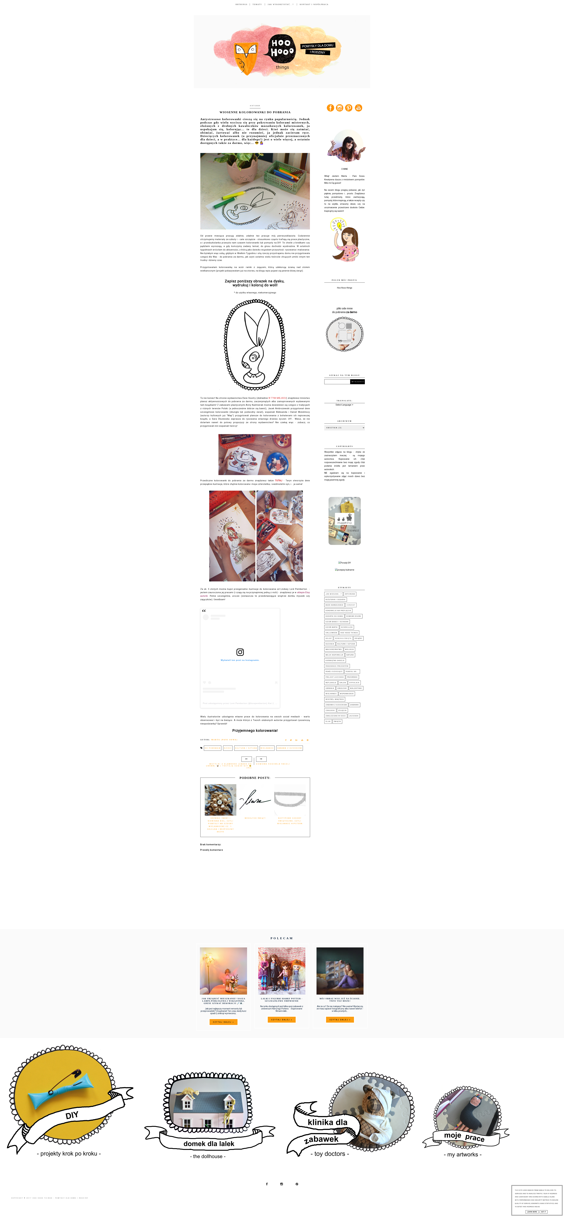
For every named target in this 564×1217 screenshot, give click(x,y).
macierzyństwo (334, 649)
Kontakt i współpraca (314, 4)
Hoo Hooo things (344, 288)
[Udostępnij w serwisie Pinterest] (307, 741)
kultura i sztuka (246, 748)
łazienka (354, 716)
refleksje (331, 682)
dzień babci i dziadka (337, 622)
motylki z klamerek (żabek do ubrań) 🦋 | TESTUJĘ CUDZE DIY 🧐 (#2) (229, 766)
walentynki (356, 688)
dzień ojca (347, 627)
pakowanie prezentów (337, 666)
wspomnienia (347, 693)
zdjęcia (342, 710)
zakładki (330, 710)
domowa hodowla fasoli (273, 764)
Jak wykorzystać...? (281, 4)
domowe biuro (353, 616)
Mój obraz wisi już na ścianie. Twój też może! (340, 1000)
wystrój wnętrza (335, 699)
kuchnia (330, 644)
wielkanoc (267, 748)
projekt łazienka (335, 677)
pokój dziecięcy (334, 671)
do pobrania (212, 748)
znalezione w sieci (336, 716)
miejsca (349, 649)
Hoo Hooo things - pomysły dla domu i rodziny (60, 1198)
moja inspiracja (334, 655)
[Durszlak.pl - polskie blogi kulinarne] (344, 570)
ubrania (330, 688)
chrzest (351, 605)
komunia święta (343, 638)
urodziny (342, 688)
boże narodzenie (334, 605)
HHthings (241, 4)
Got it (543, 1212)
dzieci (228, 748)
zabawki (354, 705)
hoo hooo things (349, 633)
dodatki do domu (334, 616)
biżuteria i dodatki (336, 599)
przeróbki (352, 677)
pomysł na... (352, 671)
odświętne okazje (335, 660)
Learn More (532, 1212)
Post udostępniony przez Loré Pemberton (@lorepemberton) (235, 703)
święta (337, 721)
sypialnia (354, 682)
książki (358, 638)
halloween (331, 633)
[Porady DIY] (344, 563)
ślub (328, 721)
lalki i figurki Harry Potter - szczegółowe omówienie (281, 1000)
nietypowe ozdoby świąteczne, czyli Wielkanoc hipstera (290, 821)
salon (343, 682)
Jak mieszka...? (334, 594)
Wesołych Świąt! (255, 818)
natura (350, 655)
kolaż (329, 638)
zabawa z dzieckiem (289, 748)
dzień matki (332, 627)
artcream (350, 594)
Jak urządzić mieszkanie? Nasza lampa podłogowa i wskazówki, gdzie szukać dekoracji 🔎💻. (223, 1001)
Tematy (257, 4)
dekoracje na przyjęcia (338, 610)
